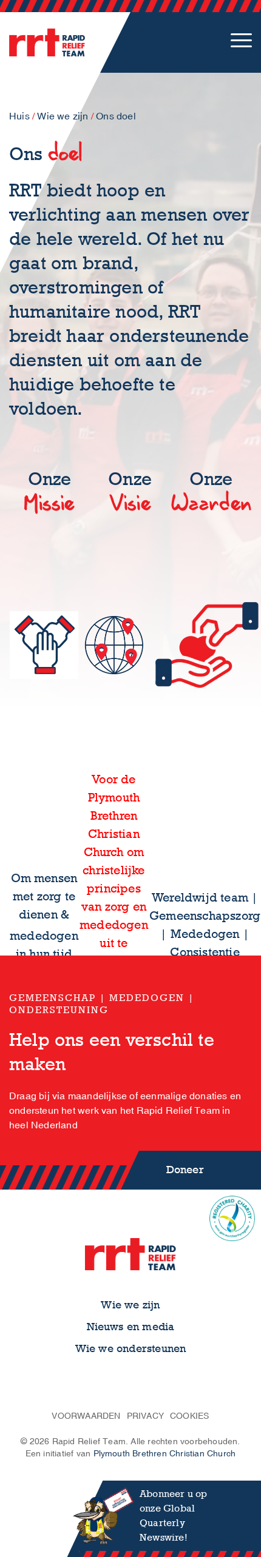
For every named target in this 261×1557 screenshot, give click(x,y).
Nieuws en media (131, 1327)
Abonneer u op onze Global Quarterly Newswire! (174, 1515)
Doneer (185, 1170)
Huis (19, 116)
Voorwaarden (86, 1416)
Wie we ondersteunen (130, 1348)
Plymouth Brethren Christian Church (164, 1453)
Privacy (145, 1416)
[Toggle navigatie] (241, 42)
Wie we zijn (62, 116)
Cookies (189, 1416)
